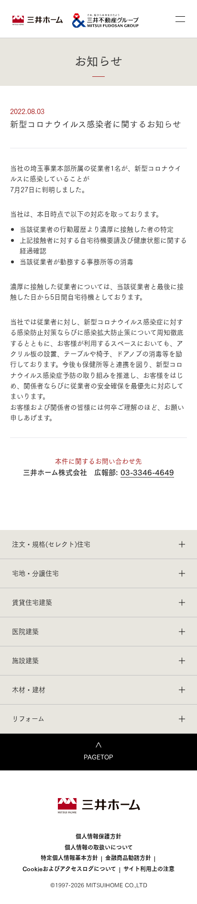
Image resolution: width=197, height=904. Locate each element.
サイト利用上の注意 (149, 868)
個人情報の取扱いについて (99, 847)
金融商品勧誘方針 (128, 857)
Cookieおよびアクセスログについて (69, 868)
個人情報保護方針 (98, 836)
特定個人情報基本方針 (69, 857)
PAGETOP (98, 756)
